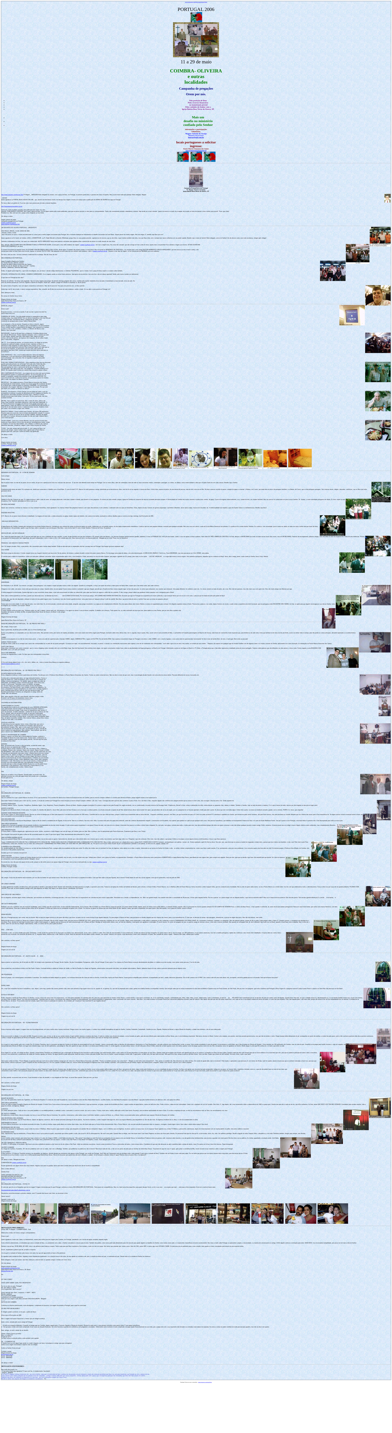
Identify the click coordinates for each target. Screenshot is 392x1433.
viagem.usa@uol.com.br (8, 785)
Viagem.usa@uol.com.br (8, 445)
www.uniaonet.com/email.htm (205, 1382)
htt (12, 194)
